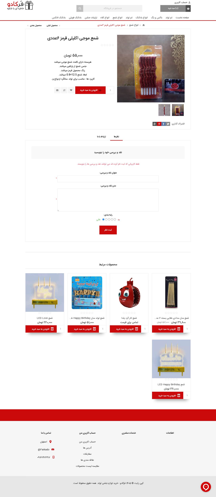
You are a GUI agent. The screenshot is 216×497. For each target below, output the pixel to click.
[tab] (116, 137)
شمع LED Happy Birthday (171, 385)
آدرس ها (87, 448)
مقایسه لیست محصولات (87, 466)
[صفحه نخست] (143, 25)
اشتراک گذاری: (178, 124)
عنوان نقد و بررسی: (108, 173)
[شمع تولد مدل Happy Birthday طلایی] (87, 292)
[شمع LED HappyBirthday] (171, 359)
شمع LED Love (45, 318)
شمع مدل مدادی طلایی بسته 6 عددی (171, 318)
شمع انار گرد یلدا (129, 318)
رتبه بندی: (108, 215)
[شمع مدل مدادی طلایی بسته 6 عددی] (171, 292)
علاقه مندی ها (87, 460)
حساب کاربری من (87, 442)
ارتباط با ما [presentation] (101, 137)
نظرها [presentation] (116, 137)
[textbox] (112, 8)
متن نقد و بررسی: (108, 186)
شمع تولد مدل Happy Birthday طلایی (86, 318)
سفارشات (87, 454)
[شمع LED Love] (44, 292)
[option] (178, 110)
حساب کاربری (180, 3)
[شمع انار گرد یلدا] (129, 292)
